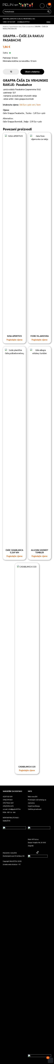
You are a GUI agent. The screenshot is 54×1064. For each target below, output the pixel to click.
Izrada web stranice (10, 864)
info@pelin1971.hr (23, 22)
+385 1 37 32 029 (9, 22)
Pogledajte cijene (14, 340)
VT (20, 864)
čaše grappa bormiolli (24, 99)
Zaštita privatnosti (34, 809)
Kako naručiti (32, 797)
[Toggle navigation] (48, 19)
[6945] (5, 72)
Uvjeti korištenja (34, 806)
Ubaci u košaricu (32, 72)
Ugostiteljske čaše (15, 27)
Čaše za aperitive (28, 27)
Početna (5, 27)
